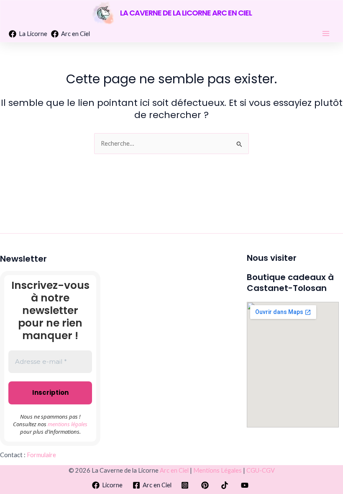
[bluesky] (245, 485)
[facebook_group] (206, 485)
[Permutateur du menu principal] (325, 33)
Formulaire (41, 454)
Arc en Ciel (174, 470)
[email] (226, 485)
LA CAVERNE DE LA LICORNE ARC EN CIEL (186, 13)
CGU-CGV (260, 470)
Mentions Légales (217, 470)
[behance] (186, 485)
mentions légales (67, 424)
